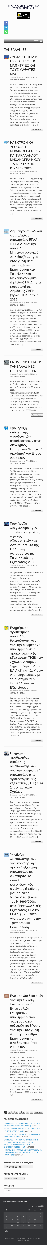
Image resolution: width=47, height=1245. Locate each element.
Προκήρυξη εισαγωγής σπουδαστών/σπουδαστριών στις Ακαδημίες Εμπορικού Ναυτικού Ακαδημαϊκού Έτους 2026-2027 (26, 442)
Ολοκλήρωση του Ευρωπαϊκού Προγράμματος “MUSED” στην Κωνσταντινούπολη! (22, 1124)
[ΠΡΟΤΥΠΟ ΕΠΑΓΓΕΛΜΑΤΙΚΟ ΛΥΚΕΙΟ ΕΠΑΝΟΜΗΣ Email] (6, 28)
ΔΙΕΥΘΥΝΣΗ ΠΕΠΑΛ (17, 79)
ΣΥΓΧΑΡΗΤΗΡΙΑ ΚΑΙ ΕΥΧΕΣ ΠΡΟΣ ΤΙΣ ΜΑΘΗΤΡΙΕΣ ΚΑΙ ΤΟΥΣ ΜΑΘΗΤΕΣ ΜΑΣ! (25, 65)
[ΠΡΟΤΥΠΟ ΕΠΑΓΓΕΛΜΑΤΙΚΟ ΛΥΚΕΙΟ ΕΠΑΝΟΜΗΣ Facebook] (6, 23)
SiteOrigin (26, 1241)
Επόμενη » (38, 1112)
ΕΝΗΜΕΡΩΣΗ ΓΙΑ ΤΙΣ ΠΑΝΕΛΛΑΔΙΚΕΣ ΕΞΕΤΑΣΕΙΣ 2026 (26, 366)
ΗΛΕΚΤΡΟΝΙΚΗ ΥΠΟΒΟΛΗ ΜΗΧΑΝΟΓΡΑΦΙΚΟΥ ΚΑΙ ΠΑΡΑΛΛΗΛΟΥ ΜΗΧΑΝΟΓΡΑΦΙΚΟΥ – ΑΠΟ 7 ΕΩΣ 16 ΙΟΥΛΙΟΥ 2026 (25, 155)
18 (31, 1112)
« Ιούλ (5, 1231)
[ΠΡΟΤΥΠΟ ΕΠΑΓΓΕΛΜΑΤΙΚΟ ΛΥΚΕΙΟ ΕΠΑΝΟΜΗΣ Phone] (6, 32)
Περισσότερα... (37, 129)
